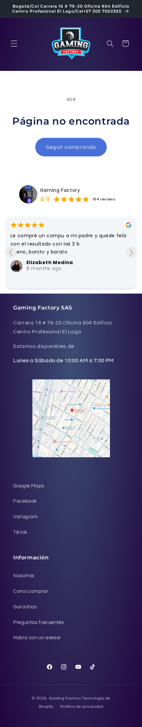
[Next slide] (131, 252)
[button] (13, 43)
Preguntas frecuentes (38, 622)
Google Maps (28, 485)
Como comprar (31, 591)
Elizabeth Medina (49, 262)
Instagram (25, 516)
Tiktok (20, 532)
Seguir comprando (71, 147)
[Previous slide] (10, 252)
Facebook (25, 501)
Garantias (25, 606)
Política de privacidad (81, 706)
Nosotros (23, 575)
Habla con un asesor (37, 637)
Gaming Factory (60, 190)
